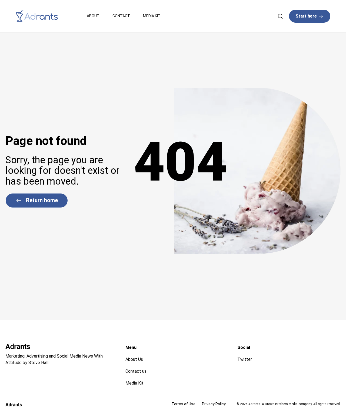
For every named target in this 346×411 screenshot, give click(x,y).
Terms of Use (183, 404)
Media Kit (152, 16)
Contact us (136, 371)
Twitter (244, 359)
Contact (121, 16)
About (93, 16)
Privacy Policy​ (214, 404)
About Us (134, 359)
